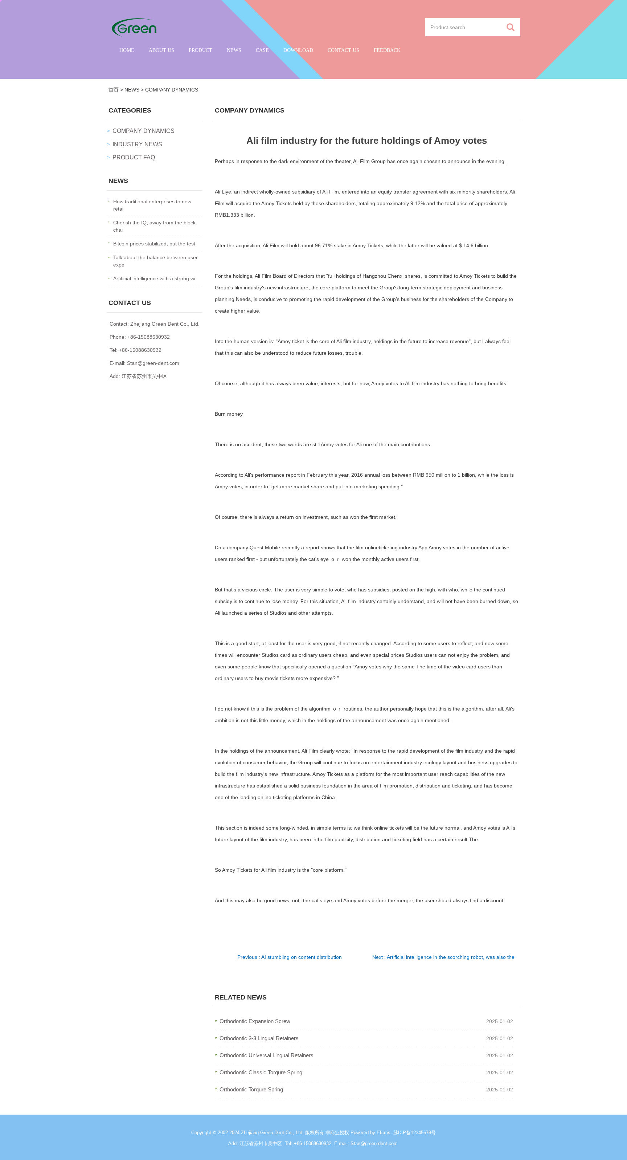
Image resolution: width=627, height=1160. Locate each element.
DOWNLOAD (298, 50)
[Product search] (510, 27)
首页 (113, 90)
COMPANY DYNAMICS (171, 90)
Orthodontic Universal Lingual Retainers (267, 1055)
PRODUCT (200, 50)
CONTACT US (343, 50)
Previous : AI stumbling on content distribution (289, 957)
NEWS (234, 50)
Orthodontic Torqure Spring (251, 1089)
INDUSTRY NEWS (137, 144)
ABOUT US (161, 50)
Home (126, 50)
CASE (262, 50)
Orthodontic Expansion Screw (255, 1021)
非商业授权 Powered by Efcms (357, 1132)
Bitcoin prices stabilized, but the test (154, 244)
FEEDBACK (387, 50)
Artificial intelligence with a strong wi (154, 278)
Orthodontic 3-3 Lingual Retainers (259, 1038)
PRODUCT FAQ (133, 157)
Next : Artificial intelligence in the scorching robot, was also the (443, 957)
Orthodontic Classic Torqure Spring (261, 1072)
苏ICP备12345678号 (414, 1132)
